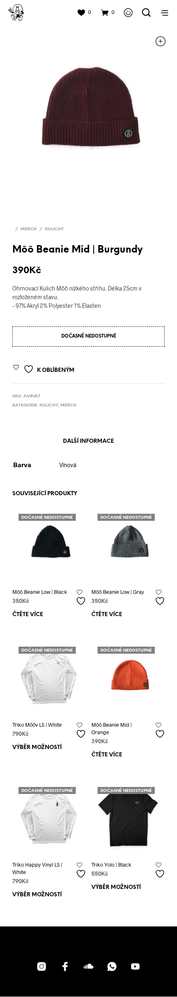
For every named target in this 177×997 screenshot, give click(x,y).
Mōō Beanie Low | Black (39, 591)
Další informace (88, 441)
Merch (29, 229)
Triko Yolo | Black (111, 864)
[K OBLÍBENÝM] (82, 597)
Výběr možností (37, 747)
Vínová (67, 464)
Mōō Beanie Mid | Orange (111, 728)
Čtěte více (27, 614)
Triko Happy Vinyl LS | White (37, 868)
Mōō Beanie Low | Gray (117, 591)
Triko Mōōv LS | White (37, 724)
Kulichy (54, 229)
